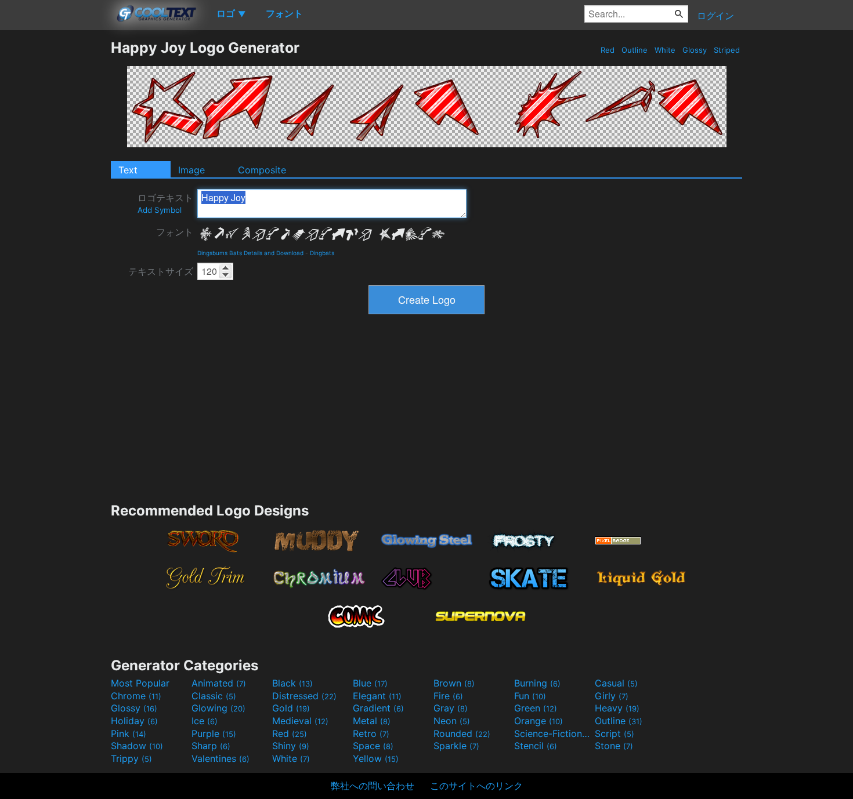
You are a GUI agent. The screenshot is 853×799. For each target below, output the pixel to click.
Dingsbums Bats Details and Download (250, 252)
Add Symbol (160, 210)
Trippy (131, 758)
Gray (450, 708)
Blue (370, 683)
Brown (454, 683)
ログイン (715, 15)
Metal (372, 721)
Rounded (461, 733)
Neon (451, 721)
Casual (616, 683)
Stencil (535, 745)
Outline (634, 50)
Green (535, 708)
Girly (611, 696)
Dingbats (322, 252)
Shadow (137, 745)
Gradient (378, 708)
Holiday (134, 721)
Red (607, 50)
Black (292, 683)
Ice (204, 721)
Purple (213, 733)
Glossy (694, 50)
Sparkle (456, 745)
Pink (128, 733)
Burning (537, 683)
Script (614, 733)
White (665, 50)
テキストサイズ (160, 271)
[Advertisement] (55, 213)
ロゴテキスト (165, 203)
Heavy (617, 708)
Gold (291, 708)
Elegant (377, 696)
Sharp (210, 745)
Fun (530, 696)
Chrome (136, 696)
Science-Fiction (553, 733)
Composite (262, 170)
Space (373, 745)
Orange (538, 721)
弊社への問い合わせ (372, 785)
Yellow (376, 758)
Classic (213, 696)
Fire (448, 696)
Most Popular (140, 683)
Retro (371, 733)
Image (191, 170)
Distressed (304, 696)
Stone (614, 745)
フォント (174, 232)
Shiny (290, 745)
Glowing (218, 708)
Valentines (220, 758)
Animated (218, 683)
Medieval (300, 721)
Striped (726, 50)
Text (128, 170)
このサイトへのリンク (476, 785)
